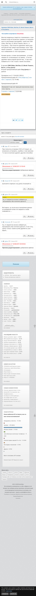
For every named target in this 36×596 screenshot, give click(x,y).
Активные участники (16, 477)
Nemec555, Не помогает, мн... (12, 392)
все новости (7, 357)
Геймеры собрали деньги (11, 346)
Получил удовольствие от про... (12, 390)
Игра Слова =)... (8, 372)
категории (16, 19)
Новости (10, 472)
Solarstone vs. (7, 293)
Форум (4, 474)
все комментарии (8, 405)
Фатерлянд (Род (8, 288)
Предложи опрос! (18, 460)
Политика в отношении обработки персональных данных (18, 494)
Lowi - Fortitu (7, 321)
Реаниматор (10, 474)
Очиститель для (8, 313)
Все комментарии (27, 477)
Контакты (18, 498)
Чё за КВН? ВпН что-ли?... (11, 397)
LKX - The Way (8, 300)
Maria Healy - (7, 291)
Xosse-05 (7, 181)
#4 (2, 146)
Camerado (7, 222)
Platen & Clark (7, 304)
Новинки (7, 284)
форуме (12, 364)
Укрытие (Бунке (8, 306)
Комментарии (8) (8, 460)
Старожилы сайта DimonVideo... (12, 368)
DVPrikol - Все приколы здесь (13, 275)
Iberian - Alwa (7, 319)
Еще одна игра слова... (10, 375)
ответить (31, 158)
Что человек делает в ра (10, 348)
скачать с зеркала (8, 91)
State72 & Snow (8, 297)
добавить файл (9, 325)
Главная (4, 472)
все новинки (7, 328)
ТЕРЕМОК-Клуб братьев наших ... (13, 366)
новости (15, 334)
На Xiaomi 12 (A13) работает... (12, 395)
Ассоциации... (7, 370)
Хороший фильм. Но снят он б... (12, 401)
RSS (21, 19)
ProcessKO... (7, 310)
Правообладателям (18, 496)
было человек (19, 136)
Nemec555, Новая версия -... (11, 399)
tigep (6, 146)
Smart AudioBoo (8, 312)
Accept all (5, 593)
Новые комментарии (11, 388)
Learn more (9, 591)
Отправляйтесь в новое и (11, 349)
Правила (4, 479)
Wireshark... (7, 317)
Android (16, 472)
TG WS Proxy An (8, 315)
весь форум (7, 381)
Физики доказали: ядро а (10, 337)
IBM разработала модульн (11, 338)
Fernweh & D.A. (8, 295)
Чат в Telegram (6, 94)
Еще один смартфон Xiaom (11, 351)
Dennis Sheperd (8, 299)
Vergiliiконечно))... (9, 394)
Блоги (27, 474)
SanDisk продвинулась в (10, 342)
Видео (20, 472)
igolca (6, 163)
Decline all (13, 593)
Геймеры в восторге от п (10, 344)
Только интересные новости (12, 277)
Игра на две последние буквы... (12, 373)
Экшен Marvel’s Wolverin (10, 340)
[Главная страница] (2, 2)
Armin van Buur (8, 289)
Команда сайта (6, 477)
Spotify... (6, 286)
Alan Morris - (7, 302)
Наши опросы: (8, 412)
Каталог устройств (19, 474)
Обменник (26, 472)
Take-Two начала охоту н (10, 353)
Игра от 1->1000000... (9, 377)
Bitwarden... (7, 308)
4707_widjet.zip (23, 77)
